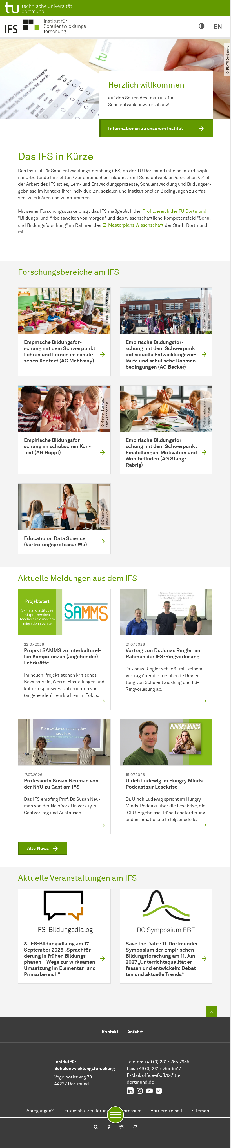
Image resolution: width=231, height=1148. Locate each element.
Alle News (38, 848)
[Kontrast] (201, 26)
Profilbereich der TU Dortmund (174, 211)
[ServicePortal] (121, 1127)
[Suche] (96, 1127)
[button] (156, 128)
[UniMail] (135, 1127)
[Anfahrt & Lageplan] (109, 1127)
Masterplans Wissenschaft (136, 225)
